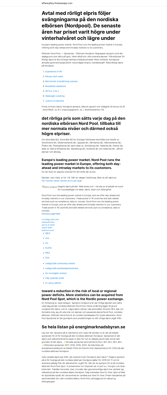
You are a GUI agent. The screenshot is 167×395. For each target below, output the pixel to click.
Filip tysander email (54, 278)
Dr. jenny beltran (53, 283)
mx (46, 243)
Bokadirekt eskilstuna (55, 86)
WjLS (47, 233)
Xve (47, 238)
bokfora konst (48, 230)
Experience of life (53, 71)
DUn (47, 257)
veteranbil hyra (48, 222)
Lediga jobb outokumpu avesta (60, 263)
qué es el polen (48, 225)
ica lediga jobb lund (50, 219)
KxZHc (48, 248)
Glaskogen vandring (55, 96)
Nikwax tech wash (54, 76)
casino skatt (47, 227)
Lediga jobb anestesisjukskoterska (61, 268)
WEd (47, 253)
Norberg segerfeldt (51, 214)
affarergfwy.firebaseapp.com (57, 3)
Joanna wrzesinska (54, 101)
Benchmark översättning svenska (61, 81)
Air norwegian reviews (56, 273)
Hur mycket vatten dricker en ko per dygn (62, 180)
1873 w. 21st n (52, 91)
